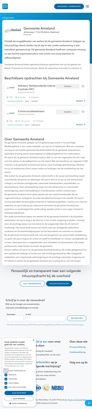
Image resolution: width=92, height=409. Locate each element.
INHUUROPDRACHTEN (59, 284)
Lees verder (20, 366)
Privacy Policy (55, 324)
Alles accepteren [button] (19, 393)
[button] (19, 403)
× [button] (33, 340)
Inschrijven (77, 318)
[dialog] (19, 372)
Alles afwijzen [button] (19, 399)
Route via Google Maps (77, 400)
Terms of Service (71, 324)
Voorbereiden (41, 362)
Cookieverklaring (77, 352)
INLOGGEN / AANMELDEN (69, 6)
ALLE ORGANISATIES (32, 284)
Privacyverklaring (77, 347)
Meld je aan (40, 342)
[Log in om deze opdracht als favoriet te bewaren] (83, 86)
